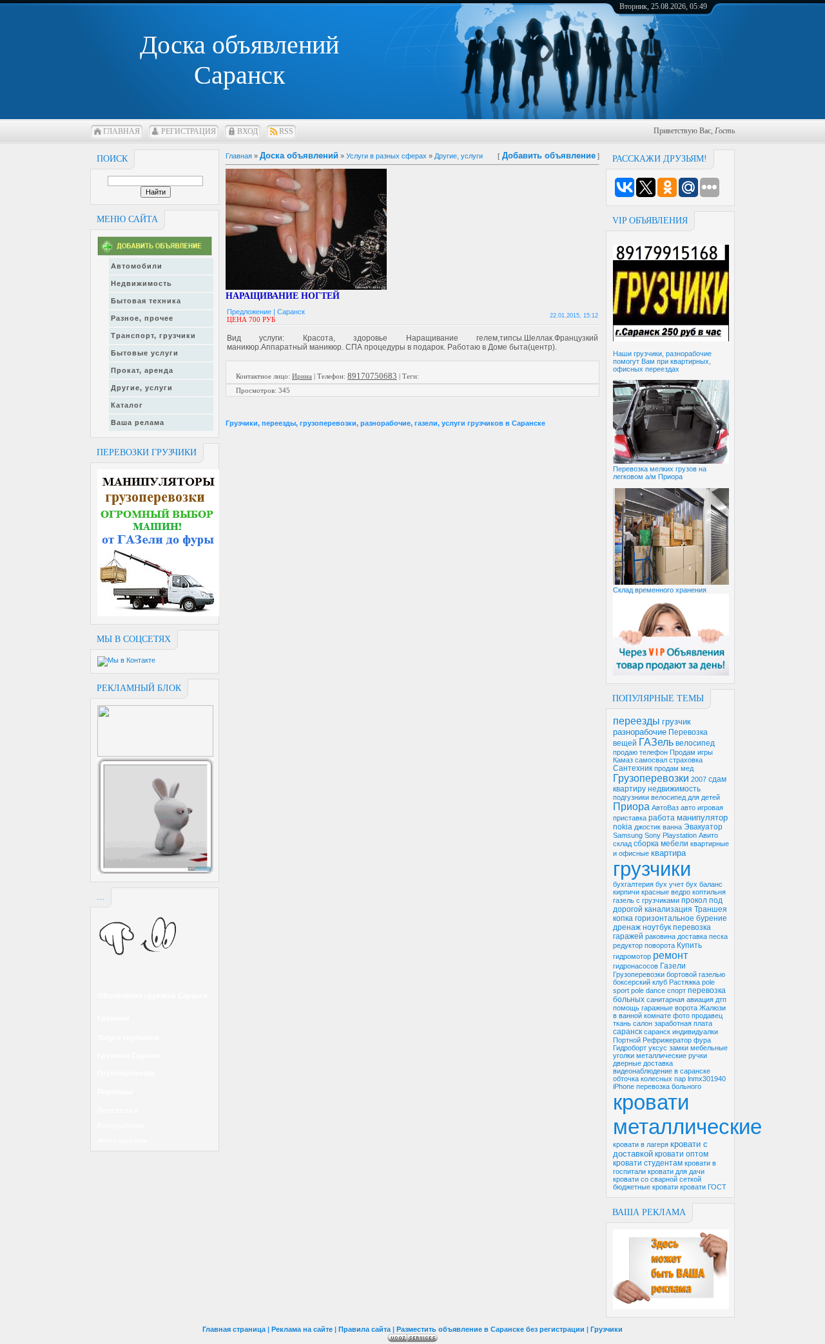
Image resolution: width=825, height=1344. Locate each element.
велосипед (695, 743)
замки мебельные (698, 1048)
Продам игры (691, 752)
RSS (286, 131)
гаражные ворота (669, 1008)
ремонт (670, 955)
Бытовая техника (146, 301)
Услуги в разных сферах (386, 156)
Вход (247, 131)
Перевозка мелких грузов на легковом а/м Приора (659, 472)
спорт (676, 990)
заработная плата (683, 1023)
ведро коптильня (698, 892)
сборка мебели (661, 843)
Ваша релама (137, 422)
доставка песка (702, 936)
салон (642, 1023)
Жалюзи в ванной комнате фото (669, 1011)
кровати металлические (687, 1114)
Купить (689, 945)
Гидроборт (629, 1048)
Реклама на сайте (302, 1329)
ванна (672, 827)
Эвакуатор (703, 826)
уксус (657, 1048)
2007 (698, 779)
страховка (686, 760)
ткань (622, 1023)
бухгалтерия (633, 884)
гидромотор (632, 956)
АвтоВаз (665, 807)
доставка (658, 1063)
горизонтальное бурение (681, 918)
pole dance (648, 990)
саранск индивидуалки (681, 1032)
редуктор (628, 945)
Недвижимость (141, 283)
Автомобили (136, 266)
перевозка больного (668, 1086)
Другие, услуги (142, 388)
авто (688, 807)
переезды (636, 720)
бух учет (669, 884)
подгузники (631, 797)
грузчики (652, 869)
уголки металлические (649, 1055)
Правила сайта (364, 1329)
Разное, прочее (142, 318)
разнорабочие (639, 732)
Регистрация (188, 131)
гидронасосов (635, 966)
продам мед (674, 768)
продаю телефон (640, 752)
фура (702, 1040)
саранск (627, 1031)
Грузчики (606, 1329)
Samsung (628, 835)
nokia (622, 826)
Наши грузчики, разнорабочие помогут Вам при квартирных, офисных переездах (662, 361)
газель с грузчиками (646, 900)
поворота (660, 945)
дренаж (627, 927)
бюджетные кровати (645, 1187)
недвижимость (674, 788)
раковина (660, 936)
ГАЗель (656, 742)
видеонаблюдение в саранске (661, 1071)
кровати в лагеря (640, 1144)
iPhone (623, 1086)
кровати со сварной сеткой (657, 1179)
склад (622, 843)
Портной (627, 1040)
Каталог (127, 405)
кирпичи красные (641, 892)
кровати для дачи (676, 1171)
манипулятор (702, 817)
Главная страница (234, 1329)
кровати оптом (681, 1154)
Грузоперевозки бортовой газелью (669, 974)
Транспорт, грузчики (153, 335)
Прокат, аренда (142, 370)
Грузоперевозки (651, 778)
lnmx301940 (707, 1079)
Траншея (710, 909)
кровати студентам (648, 1163)
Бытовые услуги (145, 353)
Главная (121, 131)
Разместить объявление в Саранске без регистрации (490, 1329)
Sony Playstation (671, 835)
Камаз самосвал (640, 760)
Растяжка (684, 982)
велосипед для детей (685, 797)
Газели (673, 965)
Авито (708, 835)
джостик (647, 827)
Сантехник (632, 768)
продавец (707, 1015)
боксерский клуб (640, 982)
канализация (668, 909)
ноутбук (657, 927)
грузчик (676, 721)
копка (623, 918)
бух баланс (704, 884)
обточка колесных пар (649, 1079)
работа (661, 817)
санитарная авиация (679, 999)
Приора (631, 806)
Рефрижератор (667, 1040)
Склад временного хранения (659, 590)
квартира (668, 853)
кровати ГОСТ (703, 1187)
